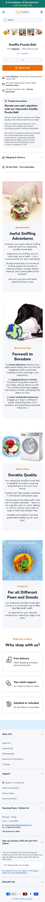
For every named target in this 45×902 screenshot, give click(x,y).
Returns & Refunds (10, 788)
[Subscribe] (40, 865)
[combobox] (22, 20)
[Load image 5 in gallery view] (39, 32)
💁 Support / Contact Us (13, 783)
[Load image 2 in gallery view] (14, 32)
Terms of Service (9, 799)
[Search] (4, 20)
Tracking (6, 764)
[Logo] (22, 12)
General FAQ (7, 748)
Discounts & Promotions (12, 759)
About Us (6, 743)
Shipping (15, 49)
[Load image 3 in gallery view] (22, 32)
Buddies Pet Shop (26, 899)
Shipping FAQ (8, 754)
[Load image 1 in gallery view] (5, 32)
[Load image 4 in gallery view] (30, 32)
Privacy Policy (8, 793)
